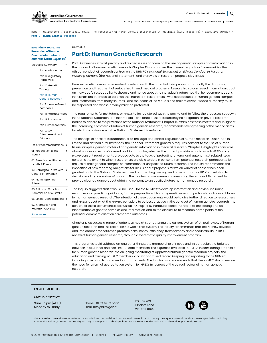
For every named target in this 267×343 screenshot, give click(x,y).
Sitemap (101, 334)
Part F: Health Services (53, 114)
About (127, 21)
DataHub (229, 21)
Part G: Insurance (50, 119)
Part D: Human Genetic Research (50, 97)
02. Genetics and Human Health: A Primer (47, 162)
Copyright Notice (151, 334)
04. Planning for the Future (43, 181)
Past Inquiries (160, 21)
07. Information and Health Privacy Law (43, 207)
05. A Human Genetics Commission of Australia (46, 191)
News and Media (194, 21)
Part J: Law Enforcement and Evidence (50, 135)
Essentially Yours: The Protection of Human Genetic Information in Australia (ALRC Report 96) (48, 53)
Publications (176, 21)
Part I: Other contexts (52, 125)
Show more (38, 214)
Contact (190, 13)
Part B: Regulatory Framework (50, 78)
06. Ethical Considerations (47, 199)
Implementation (213, 21)
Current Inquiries (142, 21)
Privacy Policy (122, 334)
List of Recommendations (47, 145)
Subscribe (219, 14)
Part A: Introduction (51, 70)
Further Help (203, 13)
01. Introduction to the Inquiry (44, 153)
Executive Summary (44, 65)
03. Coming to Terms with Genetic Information (47, 172)
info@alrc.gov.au (105, 307)
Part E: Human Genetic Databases (53, 106)
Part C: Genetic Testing (48, 87)
